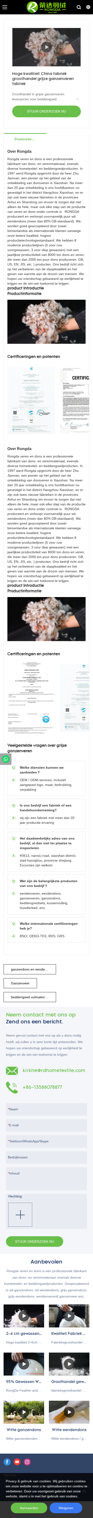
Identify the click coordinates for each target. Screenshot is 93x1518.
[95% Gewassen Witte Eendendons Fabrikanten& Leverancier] (24, 1364)
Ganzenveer (20, 983)
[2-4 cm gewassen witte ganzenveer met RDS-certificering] (24, 1315)
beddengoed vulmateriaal (30, 997)
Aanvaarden (29, 1508)
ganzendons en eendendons (32, 969)
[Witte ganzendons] (24, 1412)
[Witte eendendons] (69, 1412)
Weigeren (66, 1508)
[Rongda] (5, 759)
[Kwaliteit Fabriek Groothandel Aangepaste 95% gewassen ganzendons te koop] (69, 1315)
